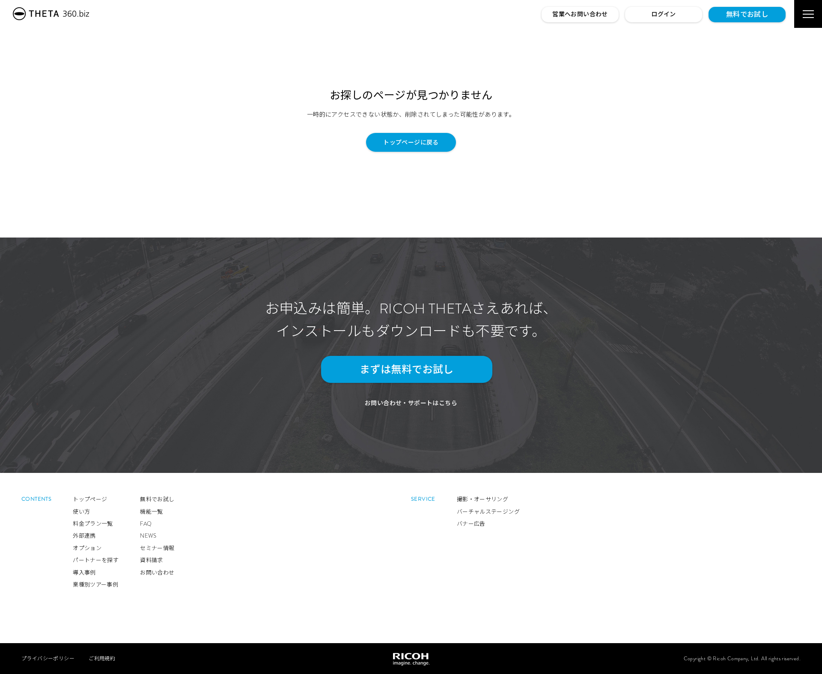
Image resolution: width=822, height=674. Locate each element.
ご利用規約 (102, 658)
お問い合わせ (157, 573)
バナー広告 (471, 524)
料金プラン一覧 (93, 524)
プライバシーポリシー (47, 658)
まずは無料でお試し (407, 369)
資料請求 (151, 560)
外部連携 (84, 536)
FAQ (146, 524)
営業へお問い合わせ (580, 14)
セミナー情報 (157, 548)
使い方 (81, 512)
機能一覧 (151, 512)
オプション (87, 548)
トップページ (90, 499)
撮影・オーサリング (483, 499)
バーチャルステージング (488, 512)
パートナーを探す (96, 560)
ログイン (663, 14)
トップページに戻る (411, 142)
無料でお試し (747, 14)
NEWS (148, 536)
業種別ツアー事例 (95, 585)
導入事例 (84, 573)
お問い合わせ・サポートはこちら (411, 403)
